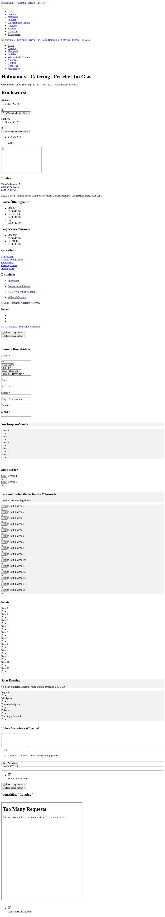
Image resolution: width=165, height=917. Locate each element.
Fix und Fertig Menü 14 (13, 583)
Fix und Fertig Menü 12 (13, 571)
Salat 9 (4, 656)
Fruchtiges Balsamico (12, 716)
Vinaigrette (6, 698)
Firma (4, 380)
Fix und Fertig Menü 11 (13, 565)
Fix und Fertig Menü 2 (12, 512)
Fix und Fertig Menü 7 (12, 541)
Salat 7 (4, 644)
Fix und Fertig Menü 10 (13, 559)
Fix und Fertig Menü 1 (12, 506)
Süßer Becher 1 (9, 475)
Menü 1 (5, 430)
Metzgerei (13, 17)
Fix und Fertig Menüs (12, 259)
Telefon (6, 405)
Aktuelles (12, 25)
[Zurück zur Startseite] (23, 2)
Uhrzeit (6, 367)
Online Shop (7, 262)
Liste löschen (8, 800)
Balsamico (6, 710)
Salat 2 (4, 614)
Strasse (5, 392)
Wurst (74, 84)
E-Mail (5, 411)
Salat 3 (4, 620)
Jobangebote (14, 34)
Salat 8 (4, 650)
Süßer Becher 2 (9, 481)
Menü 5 (5, 454)
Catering (12, 14)
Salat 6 (4, 638)
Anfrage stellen (23, 800)
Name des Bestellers (12, 373)
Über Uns (13, 31)
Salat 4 (4, 626)
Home (11, 11)
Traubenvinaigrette (10, 704)
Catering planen (9, 265)
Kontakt (12, 28)
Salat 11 (5, 668)
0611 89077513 (9, 190)
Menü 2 (5, 436)
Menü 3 (5, 442)
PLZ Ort (6, 386)
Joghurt (5, 692)
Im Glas (12, 19)
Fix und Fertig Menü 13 (13, 577)
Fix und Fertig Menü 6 (12, 535)
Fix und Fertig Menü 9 (12, 553)
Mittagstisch (7, 256)
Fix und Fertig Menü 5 (12, 530)
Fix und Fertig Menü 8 (12, 547)
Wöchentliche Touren (19, 22)
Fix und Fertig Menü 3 (12, 518)
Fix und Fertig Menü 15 (13, 589)
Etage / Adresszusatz (11, 399)
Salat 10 (5, 662)
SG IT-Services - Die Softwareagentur (20, 326)
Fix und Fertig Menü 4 (12, 524)
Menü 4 (5, 448)
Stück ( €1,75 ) (12, 103)
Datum (5, 355)
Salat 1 (4, 608)
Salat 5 (4, 632)
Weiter (11, 142)
